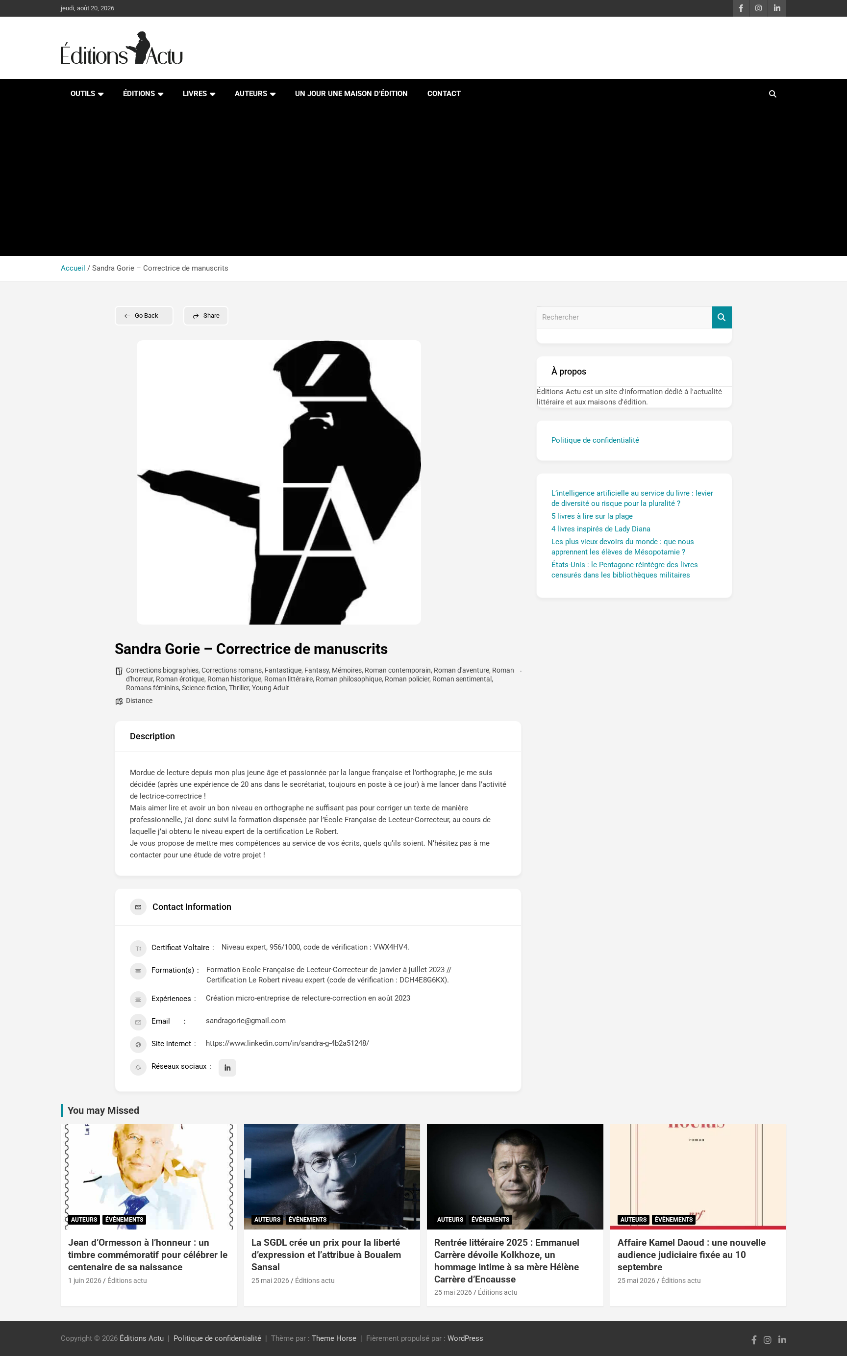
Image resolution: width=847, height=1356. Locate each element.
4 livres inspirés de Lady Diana (600, 529)
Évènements (124, 1219)
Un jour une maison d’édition (351, 93)
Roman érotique (180, 679)
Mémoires (347, 670)
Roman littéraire (288, 679)
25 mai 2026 (270, 1280)
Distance (139, 700)
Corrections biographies (162, 670)
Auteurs (251, 93)
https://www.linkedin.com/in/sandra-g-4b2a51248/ (287, 1043)
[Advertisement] (423, 182)
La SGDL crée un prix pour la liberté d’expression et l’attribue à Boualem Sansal (326, 1254)
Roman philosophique (349, 679)
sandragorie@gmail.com (246, 1020)
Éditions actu (127, 1280)
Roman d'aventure (461, 670)
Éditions (139, 93)
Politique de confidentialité (595, 440)
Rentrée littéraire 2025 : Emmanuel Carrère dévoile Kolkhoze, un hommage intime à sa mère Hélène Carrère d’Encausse (506, 1260)
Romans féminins (152, 688)
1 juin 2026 (84, 1280)
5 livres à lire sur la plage (592, 516)
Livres (195, 93)
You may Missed (103, 1110)
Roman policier (407, 679)
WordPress (465, 1338)
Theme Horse (334, 1338)
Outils (83, 93)
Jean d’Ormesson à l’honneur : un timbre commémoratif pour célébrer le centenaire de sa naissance (147, 1254)
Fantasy (316, 670)
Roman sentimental (462, 679)
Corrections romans (231, 670)
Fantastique (283, 670)
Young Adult (270, 688)
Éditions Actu (142, 1338)
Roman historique (234, 679)
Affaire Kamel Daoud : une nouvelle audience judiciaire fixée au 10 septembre (692, 1254)
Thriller (239, 688)
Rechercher (722, 317)
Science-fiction (204, 688)
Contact (444, 93)
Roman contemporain (398, 670)
